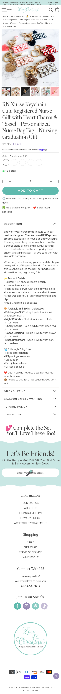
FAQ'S (30, 542)
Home (5, 16)
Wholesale (31, 557)
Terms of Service (30, 552)
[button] (4, 10)
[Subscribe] (30, 472)
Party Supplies (17, 16)
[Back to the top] (56, 676)
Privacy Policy (30, 518)
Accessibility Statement (30, 523)
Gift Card (30, 547)
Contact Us (31, 503)
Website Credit (30, 690)
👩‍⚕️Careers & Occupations (37, 16)
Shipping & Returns (30, 513)
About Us (30, 508)
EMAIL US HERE (30, 586)
